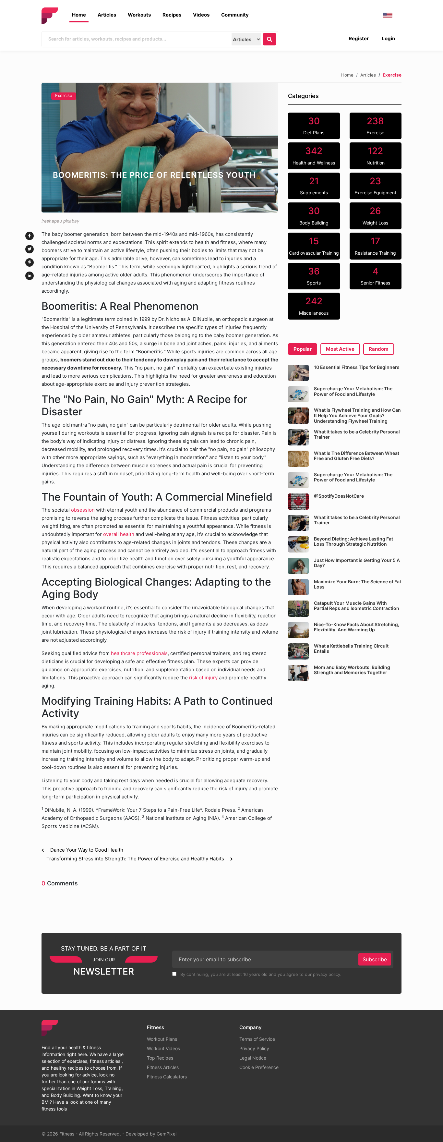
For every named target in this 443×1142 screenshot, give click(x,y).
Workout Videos (163, 1048)
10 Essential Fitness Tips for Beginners (357, 367)
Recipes (171, 15)
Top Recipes (160, 1058)
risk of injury (203, 677)
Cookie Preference (259, 1067)
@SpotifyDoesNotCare (339, 496)
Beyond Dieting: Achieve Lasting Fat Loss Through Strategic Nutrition (353, 541)
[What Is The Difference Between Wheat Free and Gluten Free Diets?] (298, 459)
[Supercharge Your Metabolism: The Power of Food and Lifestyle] (298, 394)
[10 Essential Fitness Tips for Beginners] (298, 373)
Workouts (139, 15)
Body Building (314, 215)
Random (379, 349)
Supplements (314, 186)
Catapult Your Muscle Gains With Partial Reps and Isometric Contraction (356, 605)
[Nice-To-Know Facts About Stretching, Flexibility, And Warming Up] (298, 630)
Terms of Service (257, 1039)
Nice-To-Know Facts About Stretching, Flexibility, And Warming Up (356, 627)
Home (79, 15)
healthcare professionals (139, 653)
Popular (302, 349)
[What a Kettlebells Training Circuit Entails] (298, 651)
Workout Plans (162, 1039)
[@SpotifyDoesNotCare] (298, 501)
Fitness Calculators (167, 1076)
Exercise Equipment (375, 186)
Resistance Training (375, 246)
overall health (118, 534)
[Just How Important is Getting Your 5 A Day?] (298, 566)
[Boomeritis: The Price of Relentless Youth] (160, 148)
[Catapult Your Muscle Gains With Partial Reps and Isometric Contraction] (298, 609)
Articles (107, 15)
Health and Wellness (314, 155)
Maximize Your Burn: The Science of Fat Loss (357, 584)
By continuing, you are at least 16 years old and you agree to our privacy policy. (260, 974)
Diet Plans (313, 125)
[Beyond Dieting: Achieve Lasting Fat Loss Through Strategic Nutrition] (298, 544)
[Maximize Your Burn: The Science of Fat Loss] (298, 587)
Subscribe (375, 959)
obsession (83, 510)
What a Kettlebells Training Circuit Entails (351, 648)
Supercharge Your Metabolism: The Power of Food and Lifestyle (353, 391)
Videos (201, 15)
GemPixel (166, 1133)
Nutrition (375, 155)
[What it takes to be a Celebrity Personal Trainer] (298, 437)
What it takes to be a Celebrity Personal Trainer (357, 434)
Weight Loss (375, 215)
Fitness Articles (163, 1067)
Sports (314, 276)
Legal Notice (252, 1058)
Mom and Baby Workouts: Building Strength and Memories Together (352, 669)
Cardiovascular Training (314, 246)
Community (235, 15)
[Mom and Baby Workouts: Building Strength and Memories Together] (298, 673)
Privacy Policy (254, 1048)
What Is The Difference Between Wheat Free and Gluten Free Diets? (356, 455)
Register (359, 38)
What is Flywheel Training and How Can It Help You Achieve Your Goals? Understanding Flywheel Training (357, 415)
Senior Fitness (375, 276)
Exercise (63, 95)
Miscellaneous (314, 306)
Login (388, 38)
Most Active (340, 349)
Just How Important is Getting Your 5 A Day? (357, 562)
